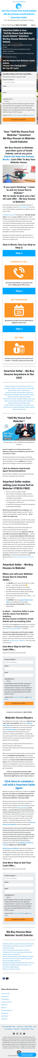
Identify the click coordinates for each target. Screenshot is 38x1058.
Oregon (10, 403)
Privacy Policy (30, 115)
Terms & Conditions (17, 115)
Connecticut (13, 388)
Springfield (12, 965)
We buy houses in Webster (17, 641)
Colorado (6, 388)
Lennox (18, 954)
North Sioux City (12, 959)
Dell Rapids (19, 950)
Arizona (17, 386)
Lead (13, 954)
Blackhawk (27, 944)
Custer (5, 950)
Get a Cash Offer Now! (19, 2)
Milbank (10, 956)
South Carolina (8, 405)
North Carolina (9, 401)
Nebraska (22, 397)
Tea (30, 965)
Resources (17, 1029)
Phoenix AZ (4, 1013)
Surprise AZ (4, 1016)
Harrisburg (20, 952)
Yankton (17, 969)
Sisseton (31, 963)
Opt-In (7, 101)
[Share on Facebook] (4, 978)
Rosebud (18, 963)
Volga (11, 967)
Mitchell (16, 956)
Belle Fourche (13, 944)
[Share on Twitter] (7, 978)
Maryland (30, 392)
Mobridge (22, 956)
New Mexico (24, 399)
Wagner (16, 967)
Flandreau (6, 952)
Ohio (24, 401)
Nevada (28, 397)
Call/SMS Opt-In (8, 99)
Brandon (9, 946)
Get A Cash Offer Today (8, 1026)
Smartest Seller (11, 730)
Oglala (29, 959)
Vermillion (6, 967)
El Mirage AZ (5, 999)
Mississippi (30, 395)
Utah (4, 407)
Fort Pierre (12, 952)
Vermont (9, 407)
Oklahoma (30, 401)
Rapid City (17, 961)
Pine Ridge (10, 961)
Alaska (13, 386)
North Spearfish (22, 959)
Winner (12, 969)
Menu (33, 25)
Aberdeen (5, 944)
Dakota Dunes (11, 950)
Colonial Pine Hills (8, 948)
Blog (32, 1029)
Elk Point (26, 950)
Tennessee (26, 405)
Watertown (6, 969)
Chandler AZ (5, 996)
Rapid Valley (6, 963)
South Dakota (18, 405)
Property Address (8, 80)
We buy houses (22, 808)
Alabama (7, 386)
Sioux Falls (25, 963)
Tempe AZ (4, 1019)
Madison (5, 956)
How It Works (28, 1026)
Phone (5, 86)
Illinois (19, 390)
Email (5, 93)
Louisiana (19, 392)
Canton (21, 946)
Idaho (14, 390)
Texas (31, 405)
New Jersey (17, 399)
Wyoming (22, 409)
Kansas (7, 392)
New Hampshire (8, 399)
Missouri (10, 397)
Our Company (8, 1029)
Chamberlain (28, 946)
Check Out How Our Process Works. (18, 158)
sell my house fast (24, 207)
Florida (26, 388)
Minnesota (23, 395)
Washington (22, 407)
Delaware (21, 388)
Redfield (13, 963)
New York (31, 399)
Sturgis (18, 965)
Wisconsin (16, 409)
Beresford (21, 944)
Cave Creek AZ (5, 994)
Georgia (31, 388)
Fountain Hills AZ (6, 1002)
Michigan (16, 395)
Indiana (24, 390)
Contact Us (20, 1026)
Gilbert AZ (4, 1005)
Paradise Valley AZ (6, 1010)
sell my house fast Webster (14, 629)
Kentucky (13, 392)
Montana (16, 397)
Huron (10, 954)
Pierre (4, 961)
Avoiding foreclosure (9, 215)
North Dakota (18, 401)
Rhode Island (26, 403)
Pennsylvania (17, 403)
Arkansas (23, 386)
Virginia (15, 407)
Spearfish (5, 965)
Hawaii (10, 390)
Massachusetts (8, 395)
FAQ (35, 1026)
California (30, 386)
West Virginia (30, 407)
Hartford (26, 952)
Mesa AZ (3, 1008)
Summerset (24, 965)
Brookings (15, 946)
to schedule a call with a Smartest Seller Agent (19, 784)
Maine (24, 392)
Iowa (28, 390)
